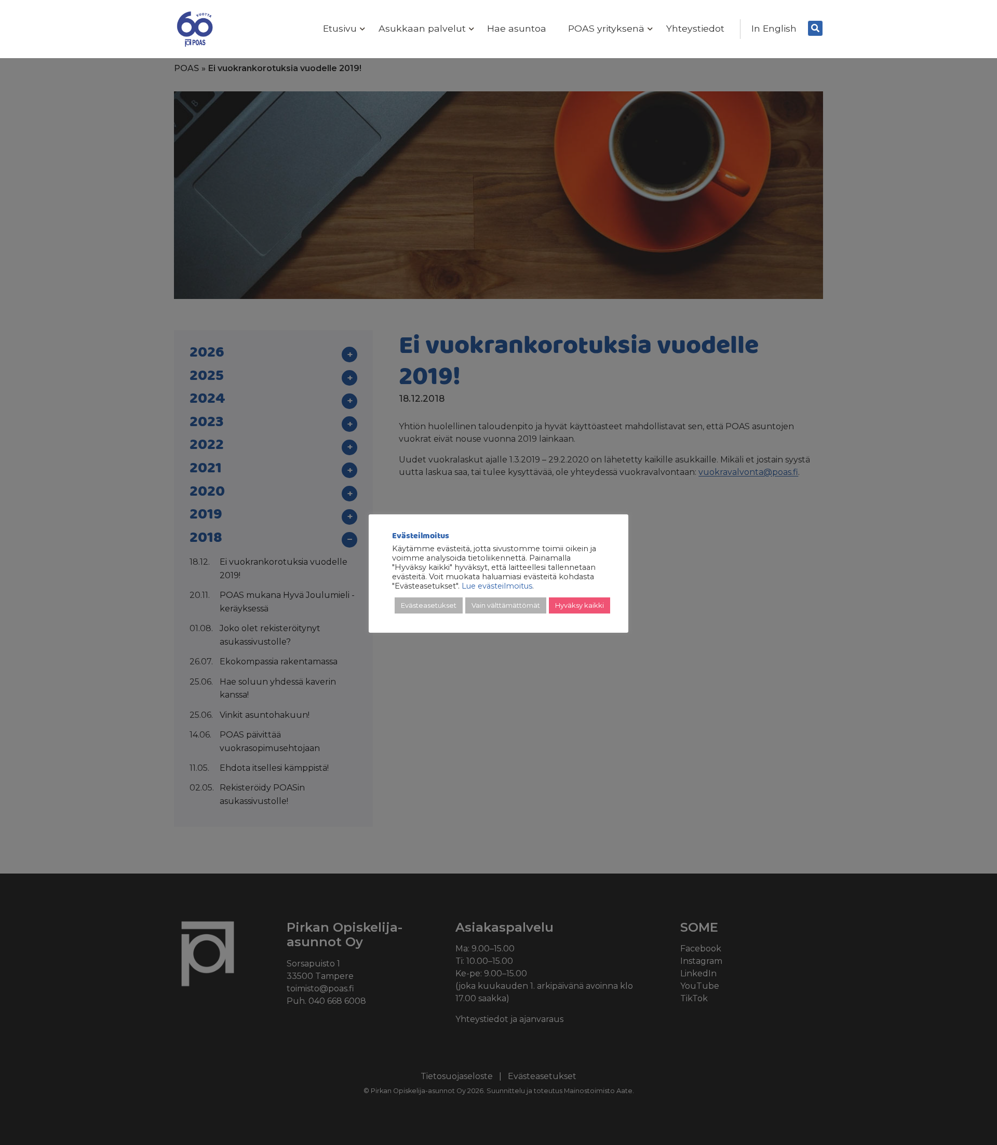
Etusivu (340, 28)
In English (774, 28)
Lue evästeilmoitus (497, 586)
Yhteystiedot (695, 28)
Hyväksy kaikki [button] (579, 605)
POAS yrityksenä (606, 28)
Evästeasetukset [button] (428, 605)
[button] (360, 29)
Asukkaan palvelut (422, 28)
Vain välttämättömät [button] (505, 605)
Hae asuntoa (516, 28)
